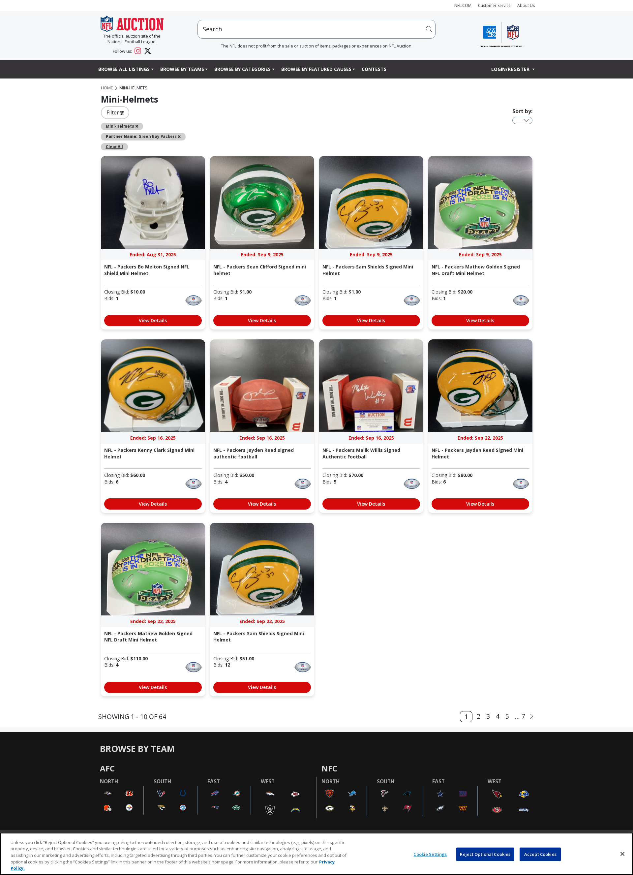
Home (107, 88)
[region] (316, 854)
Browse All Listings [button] (124, 69)
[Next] (531, 716)
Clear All (114, 146)
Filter (113, 112)
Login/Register (511, 69)
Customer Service (494, 5)
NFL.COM (462, 5)
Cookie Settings (430, 854)
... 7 (520, 716)
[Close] (622, 854)
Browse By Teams (182, 69)
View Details (153, 320)
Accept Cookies (540, 854)
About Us (526, 5)
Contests (374, 69)
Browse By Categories (242, 69)
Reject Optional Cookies (485, 854)
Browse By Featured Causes (316, 69)
